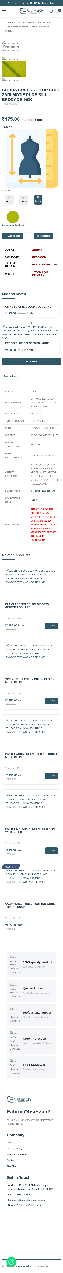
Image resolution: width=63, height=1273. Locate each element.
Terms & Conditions (17, 1154)
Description (10, 376)
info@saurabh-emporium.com (30, 1199)
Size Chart (12, 1166)
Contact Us (13, 1160)
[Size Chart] (31, 158)
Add (53, 626)
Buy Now (31, 361)
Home (11, 22)
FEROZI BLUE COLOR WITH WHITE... (28, 343)
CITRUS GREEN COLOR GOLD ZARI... (28, 306)
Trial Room (44, 236)
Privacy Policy (14, 1148)
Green (9, 200)
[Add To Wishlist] (28, 235)
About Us (12, 1142)
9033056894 (23, 1194)
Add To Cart (14, 236)
